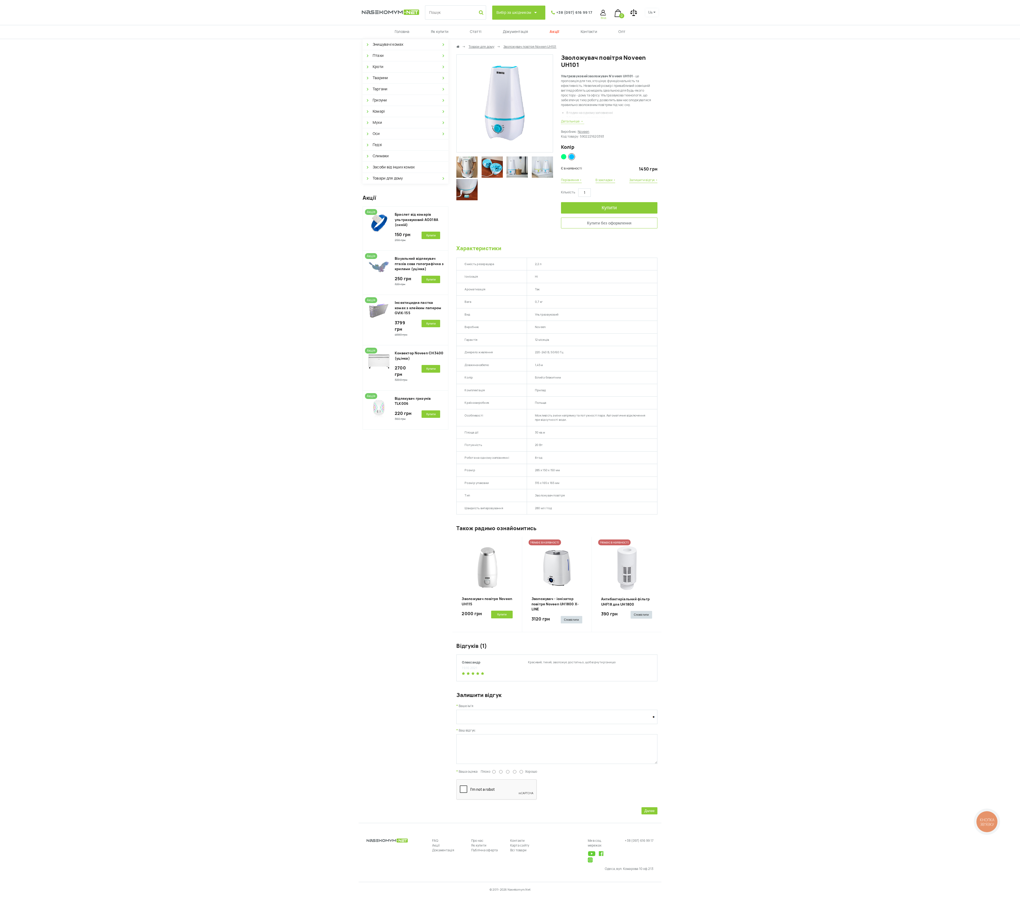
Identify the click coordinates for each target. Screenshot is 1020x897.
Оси (376, 133)
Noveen (583, 132)
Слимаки (381, 156)
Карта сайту (519, 845)
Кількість (568, 192)
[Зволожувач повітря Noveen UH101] (504, 150)
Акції (554, 31)
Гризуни (380, 100)
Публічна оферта (484, 850)
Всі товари (518, 850)
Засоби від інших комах (394, 167)
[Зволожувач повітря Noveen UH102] (563, 156)
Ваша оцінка (468, 772)
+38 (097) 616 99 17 (574, 12)
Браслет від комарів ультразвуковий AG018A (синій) (416, 219)
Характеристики (478, 248)
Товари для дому (388, 178)
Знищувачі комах (388, 44)
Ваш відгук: (467, 730)
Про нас (477, 841)
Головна (402, 31)
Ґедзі (377, 144)
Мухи (377, 122)
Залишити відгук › (643, 180)
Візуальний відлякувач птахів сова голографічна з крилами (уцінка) (419, 263)
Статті (475, 31)
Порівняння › (571, 180)
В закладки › (605, 180)
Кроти (378, 66)
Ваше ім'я (466, 706)
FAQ (435, 841)
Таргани (380, 89)
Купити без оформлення (609, 223)
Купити (609, 207)
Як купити (439, 31)
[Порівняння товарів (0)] (633, 12)
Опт (621, 31)
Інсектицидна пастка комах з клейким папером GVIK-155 (418, 307)
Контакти (589, 31)
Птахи (378, 55)
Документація (515, 31)
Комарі (379, 111)
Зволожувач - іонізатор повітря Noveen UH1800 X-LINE (555, 604)
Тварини (380, 77)
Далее (649, 811)
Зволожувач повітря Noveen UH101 (529, 47)
